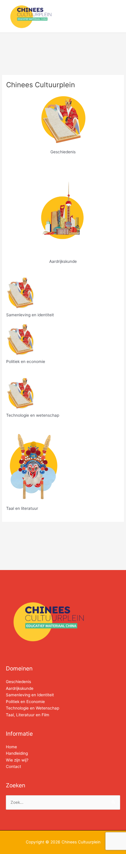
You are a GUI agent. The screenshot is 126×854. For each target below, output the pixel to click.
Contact (13, 766)
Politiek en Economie (25, 701)
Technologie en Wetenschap (32, 708)
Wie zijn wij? (17, 760)
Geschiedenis (18, 681)
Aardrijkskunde (19, 688)
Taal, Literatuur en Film (27, 714)
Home (11, 746)
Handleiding (17, 753)
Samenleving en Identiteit (30, 694)
